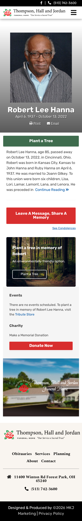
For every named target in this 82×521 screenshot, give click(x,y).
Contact (48, 461)
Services (42, 454)
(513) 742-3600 (65, 3)
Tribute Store (24, 314)
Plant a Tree (41, 141)
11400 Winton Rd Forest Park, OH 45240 (44, 479)
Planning (61, 454)
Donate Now (41, 346)
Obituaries (22, 454)
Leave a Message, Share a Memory (41, 216)
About (32, 461)
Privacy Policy (51, 514)
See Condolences (64, 228)
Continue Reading (50, 190)
